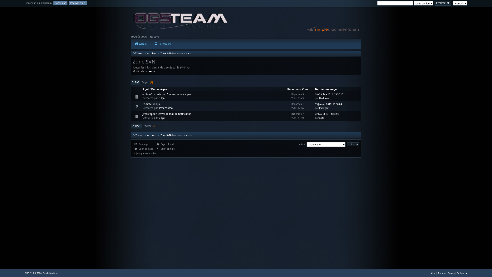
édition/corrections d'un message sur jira (166, 94)
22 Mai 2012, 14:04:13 (327, 114)
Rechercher (165, 44)
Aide (433, 273)
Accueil (143, 44)
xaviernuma (166, 108)
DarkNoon (324, 98)
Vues (305, 89)
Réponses (293, 89)
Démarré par (159, 89)
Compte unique (151, 104)
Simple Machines (50, 273)
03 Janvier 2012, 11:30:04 (328, 104)
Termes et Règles (446, 273)
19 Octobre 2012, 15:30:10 (329, 94)
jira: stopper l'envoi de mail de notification (166, 114)
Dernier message (326, 89)
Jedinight (323, 108)
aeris (189, 53)
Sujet (145, 89)
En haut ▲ (462, 273)
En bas (135, 82)
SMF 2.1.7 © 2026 (33, 273)
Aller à (302, 144)
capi (321, 117)
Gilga (162, 98)
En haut (136, 125)
